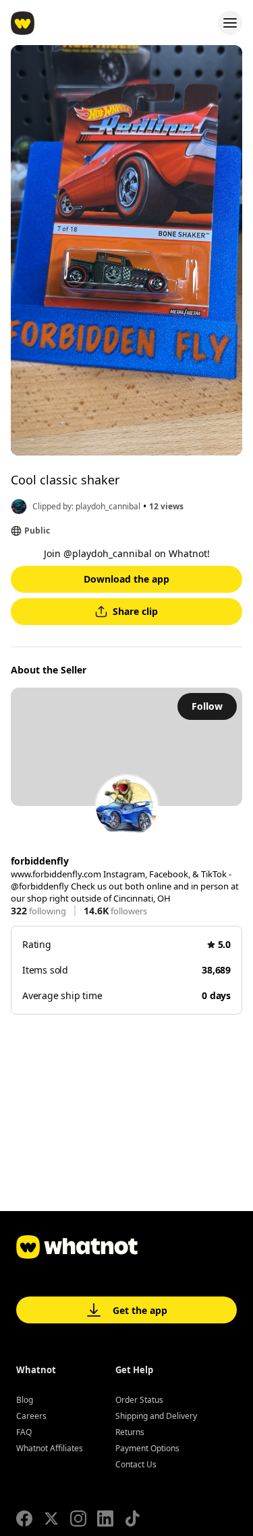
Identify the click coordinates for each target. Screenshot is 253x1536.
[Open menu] (230, 23)
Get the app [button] (140, 1310)
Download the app (126, 579)
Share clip (135, 611)
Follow (207, 706)
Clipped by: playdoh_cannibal (86, 506)
